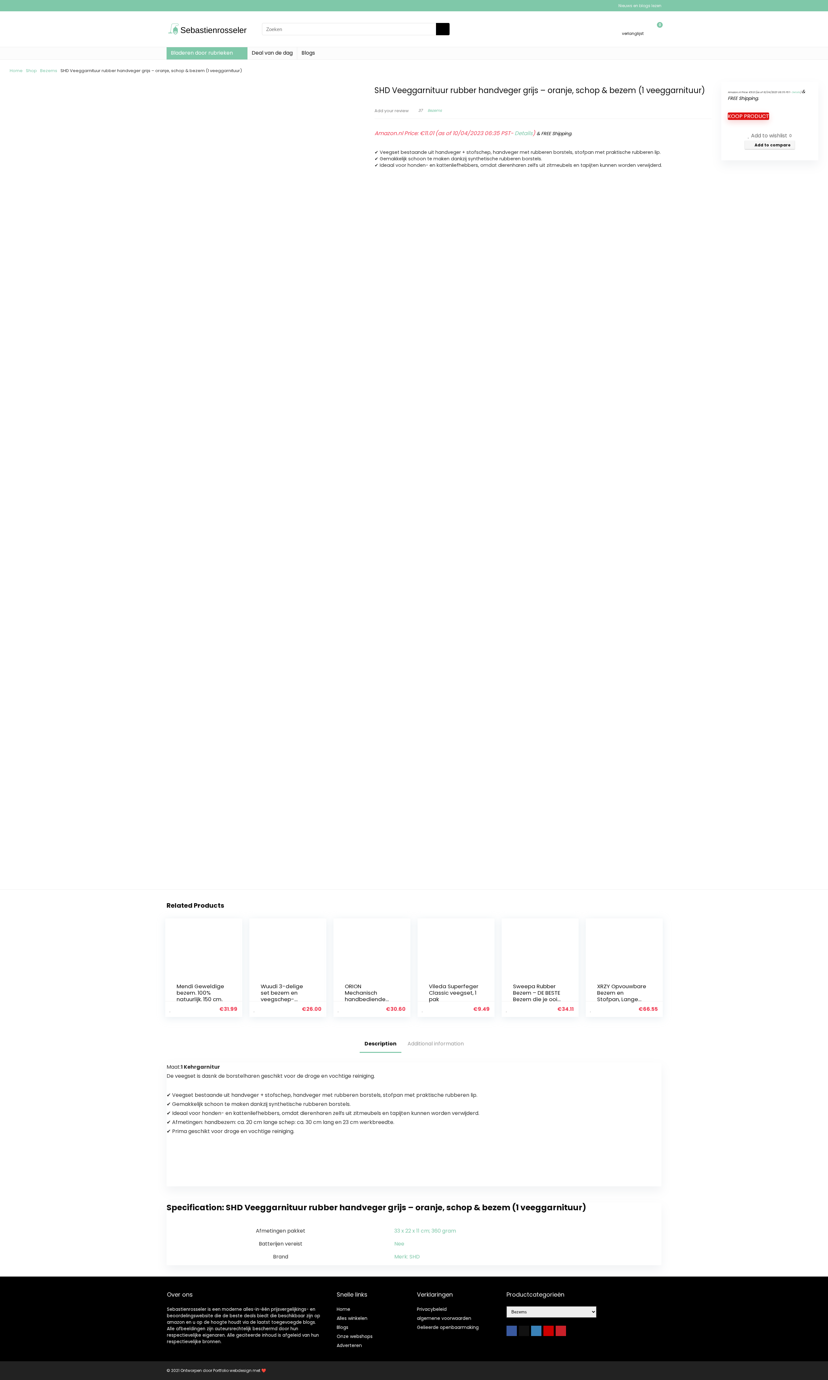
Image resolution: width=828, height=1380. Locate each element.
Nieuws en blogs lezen (639, 5)
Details (524, 133)
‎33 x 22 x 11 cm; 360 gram (425, 1231)
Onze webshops (355, 1336)
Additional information (436, 1043)
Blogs (308, 53)
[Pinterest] (561, 1331)
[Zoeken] (443, 29)
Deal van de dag (272, 53)
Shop (31, 71)
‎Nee (399, 1243)
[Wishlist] (633, 26)
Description (381, 1043)
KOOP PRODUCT (748, 116)
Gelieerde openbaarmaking (448, 1327)
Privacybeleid (432, 1309)
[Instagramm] (536, 1331)
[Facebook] (512, 1331)
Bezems (48, 71)
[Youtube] (548, 1331)
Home (16, 71)
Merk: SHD (407, 1256)
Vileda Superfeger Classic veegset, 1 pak (453, 992)
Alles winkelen (352, 1318)
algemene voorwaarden (444, 1318)
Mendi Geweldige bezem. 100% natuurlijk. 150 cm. (200, 992)
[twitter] (524, 1331)
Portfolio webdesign (232, 1370)
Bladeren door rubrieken (202, 53)
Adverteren (349, 1345)
